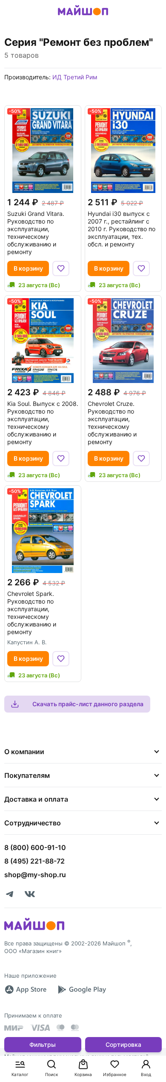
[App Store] (25, 989)
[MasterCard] (60, 1027)
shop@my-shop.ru (35, 874)
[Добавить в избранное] (60, 268)
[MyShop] (34, 929)
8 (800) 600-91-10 (35, 847)
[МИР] (14, 1028)
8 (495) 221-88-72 (34, 861)
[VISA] (40, 1027)
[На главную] (83, 16)
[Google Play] (81, 989)
